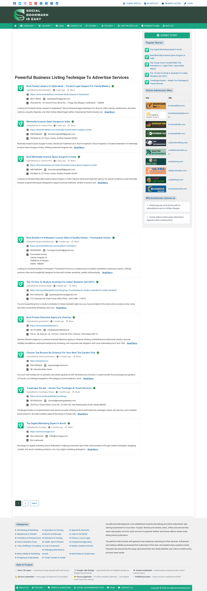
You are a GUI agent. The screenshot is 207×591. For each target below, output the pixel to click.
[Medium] (46, 3)
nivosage (42, 427)
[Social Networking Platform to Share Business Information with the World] (156, 152)
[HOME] (15, 26)
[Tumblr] (41, 3)
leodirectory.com (175, 161)
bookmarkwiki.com (176, 124)
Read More (110, 112)
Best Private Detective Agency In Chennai (49, 317)
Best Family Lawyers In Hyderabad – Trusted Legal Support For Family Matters (68, 86)
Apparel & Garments (80, 530)
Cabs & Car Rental (79, 534)
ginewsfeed (43, 321)
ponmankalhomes (46, 242)
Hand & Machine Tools (27, 542)
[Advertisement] (130, 15)
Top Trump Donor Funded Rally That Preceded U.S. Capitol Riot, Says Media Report (167, 66)
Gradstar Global (45, 286)
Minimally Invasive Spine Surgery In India (48, 121)
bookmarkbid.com (176, 105)
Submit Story (168, 35)
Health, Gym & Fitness (53, 542)
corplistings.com (175, 180)
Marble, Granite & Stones (82, 546)
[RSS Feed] (51, 3)
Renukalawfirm (45, 90)
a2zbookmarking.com (178, 142)
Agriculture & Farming (53, 530)
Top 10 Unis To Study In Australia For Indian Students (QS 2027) (61, 282)
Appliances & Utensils (27, 534)
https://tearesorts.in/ (39, 361)
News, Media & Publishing (28, 554)
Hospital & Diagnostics (82, 542)
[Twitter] (20, 3)
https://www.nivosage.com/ (42, 431)
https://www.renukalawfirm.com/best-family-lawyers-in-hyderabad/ (59, 94)
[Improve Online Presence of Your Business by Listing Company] (156, 188)
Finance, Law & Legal (81, 538)
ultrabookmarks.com (177, 170)
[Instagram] (25, 3)
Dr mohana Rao (45, 125)
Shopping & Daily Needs (27, 557)
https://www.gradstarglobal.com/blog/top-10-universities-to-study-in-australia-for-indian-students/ (73, 290)
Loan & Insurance (52, 546)
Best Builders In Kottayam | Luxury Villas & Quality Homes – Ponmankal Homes (69, 237)
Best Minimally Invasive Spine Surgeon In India (51, 157)
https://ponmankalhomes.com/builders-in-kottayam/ (53, 246)
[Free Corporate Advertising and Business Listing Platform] (156, 179)
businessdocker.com (177, 189)
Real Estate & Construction (83, 554)
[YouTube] (30, 3)
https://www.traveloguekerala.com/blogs (48, 396)
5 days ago (60, 90)
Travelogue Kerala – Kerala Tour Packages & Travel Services (59, 388)
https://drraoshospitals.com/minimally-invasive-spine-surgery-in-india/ (61, 130)
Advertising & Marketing (27, 530)
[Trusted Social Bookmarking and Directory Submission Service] (156, 124)
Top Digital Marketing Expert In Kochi (46, 423)
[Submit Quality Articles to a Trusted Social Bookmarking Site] (156, 142)
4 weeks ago (63, 242)
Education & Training (53, 538)
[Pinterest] (36, 3)
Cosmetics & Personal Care (29, 538)
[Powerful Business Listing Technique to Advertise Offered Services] (33, 14)
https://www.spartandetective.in (44, 325)
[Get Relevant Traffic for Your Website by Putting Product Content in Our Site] (156, 161)
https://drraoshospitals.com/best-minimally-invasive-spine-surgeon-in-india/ (63, 165)
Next (34, 503)
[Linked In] (57, 3)
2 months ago (65, 357)
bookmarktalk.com (176, 133)
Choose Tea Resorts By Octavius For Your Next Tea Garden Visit (61, 352)
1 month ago (58, 321)
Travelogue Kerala (46, 392)
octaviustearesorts (47, 357)
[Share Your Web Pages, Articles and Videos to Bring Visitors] (156, 170)
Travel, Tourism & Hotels (54, 557)
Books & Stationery (52, 534)
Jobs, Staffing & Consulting (29, 546)
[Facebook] (14, 3)
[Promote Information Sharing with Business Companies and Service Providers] (156, 133)
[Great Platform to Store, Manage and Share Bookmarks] (156, 105)
